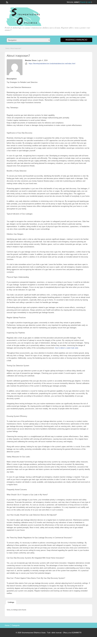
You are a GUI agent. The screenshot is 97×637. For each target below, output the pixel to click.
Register (83, 2)
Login (89, 2)
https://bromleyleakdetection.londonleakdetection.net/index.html (52, 64)
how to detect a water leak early (66, 348)
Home (7, 48)
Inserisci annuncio (76, 40)
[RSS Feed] (7, 2)
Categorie (16, 625)
